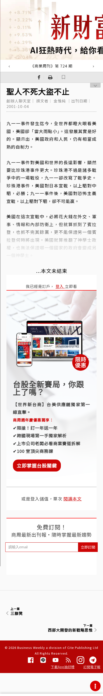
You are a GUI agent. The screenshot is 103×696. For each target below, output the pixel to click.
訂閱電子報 (91, 666)
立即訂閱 (88, 547)
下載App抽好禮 (62, 666)
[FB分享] (39, 77)
